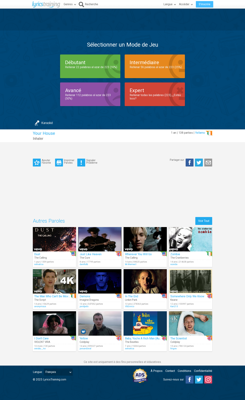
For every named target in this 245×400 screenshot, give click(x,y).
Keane (174, 299)
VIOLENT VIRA (42, 342)
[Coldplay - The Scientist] (190, 323)
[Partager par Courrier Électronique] (208, 162)
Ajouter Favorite (46, 161)
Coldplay (84, 342)
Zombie (175, 254)
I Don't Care (41, 338)
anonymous (40, 306)
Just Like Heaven (91, 254)
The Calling (40, 257)
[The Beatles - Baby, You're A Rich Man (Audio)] (145, 323)
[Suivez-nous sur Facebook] (190, 380)
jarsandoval (85, 348)
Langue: (38, 372)
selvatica (38, 264)
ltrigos (173, 348)
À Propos (156, 371)
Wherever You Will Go (138, 254)
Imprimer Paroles (69, 161)
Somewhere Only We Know (187, 296)
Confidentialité (203, 371)
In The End (131, 296)
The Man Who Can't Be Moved (53, 296)
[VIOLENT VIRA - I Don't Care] (54, 323)
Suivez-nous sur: (173, 379)
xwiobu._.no (40, 348)
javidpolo (84, 306)
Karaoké (47, 123)
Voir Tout (203, 221)
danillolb (84, 264)
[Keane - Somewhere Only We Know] (190, 281)
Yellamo (200, 132)
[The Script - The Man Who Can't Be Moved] (54, 281)
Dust (37, 254)
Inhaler (38, 138)
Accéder (184, 4)
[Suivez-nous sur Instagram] (208, 380)
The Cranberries (179, 257)
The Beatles (132, 342)
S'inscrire (204, 4)
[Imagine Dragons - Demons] (99, 281)
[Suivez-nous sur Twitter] (199, 380)
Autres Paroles (49, 221)
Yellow (84, 338)
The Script (40, 299)
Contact (170, 371)
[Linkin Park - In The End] (145, 281)
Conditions (184, 371)
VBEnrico (129, 306)
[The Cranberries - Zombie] (190, 239)
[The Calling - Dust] (54, 239)
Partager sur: (177, 160)
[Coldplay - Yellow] (99, 323)
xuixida (173, 264)
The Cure (85, 257)
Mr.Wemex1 (131, 264)
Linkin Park (131, 299)
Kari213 (174, 306)
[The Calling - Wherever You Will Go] (145, 239)
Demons (85, 296)
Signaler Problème (91, 161)
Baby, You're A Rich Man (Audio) (144, 338)
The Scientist (178, 338)
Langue (168, 4)
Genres (68, 4)
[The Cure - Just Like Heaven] (99, 239)
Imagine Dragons (89, 299)
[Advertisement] (122, 19)
